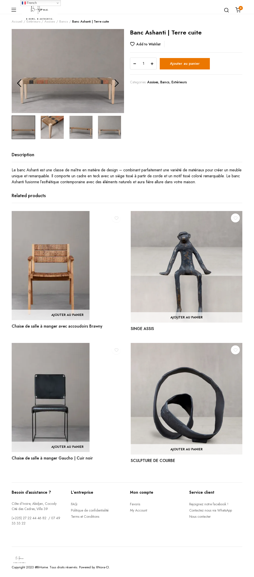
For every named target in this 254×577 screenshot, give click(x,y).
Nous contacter (200, 516)
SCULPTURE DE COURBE (153, 460)
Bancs (63, 21)
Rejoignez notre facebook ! (208, 504)
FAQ (74, 504)
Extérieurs (33, 21)
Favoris (135, 504)
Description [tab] (23, 155)
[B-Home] (40, 10)
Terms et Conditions (85, 516)
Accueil (17, 21)
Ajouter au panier (185, 63)
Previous (19, 83)
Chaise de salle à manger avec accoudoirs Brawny (57, 326)
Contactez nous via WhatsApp (210, 510)
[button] (147, 44)
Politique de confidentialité (90, 510)
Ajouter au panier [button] (67, 314)
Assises (49, 21)
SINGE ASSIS (142, 329)
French (31, 3)
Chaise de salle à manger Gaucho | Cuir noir (52, 458)
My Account (138, 510)
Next (116, 83)
